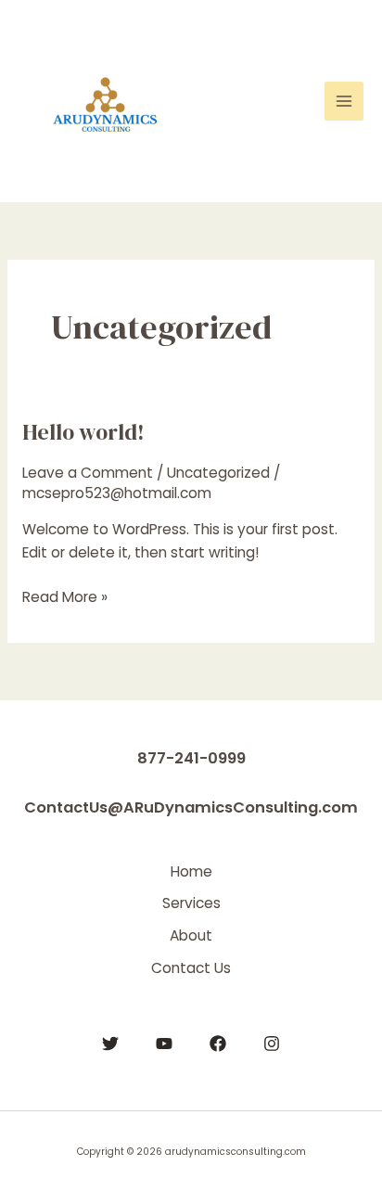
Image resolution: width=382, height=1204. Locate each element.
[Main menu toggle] (344, 101)
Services (191, 903)
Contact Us (191, 968)
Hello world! (83, 431)
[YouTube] (164, 1043)
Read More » (65, 597)
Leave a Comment (87, 472)
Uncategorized (218, 472)
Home (191, 871)
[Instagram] (271, 1043)
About (191, 935)
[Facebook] (218, 1043)
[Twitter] (110, 1043)
